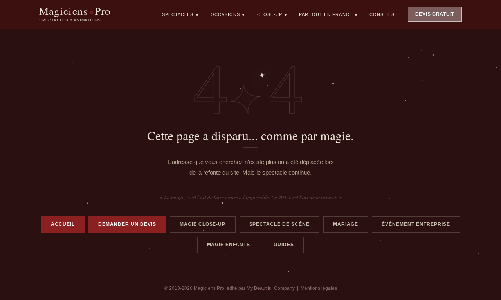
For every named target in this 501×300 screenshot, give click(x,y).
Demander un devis (127, 224)
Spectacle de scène (279, 224)
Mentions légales (319, 288)
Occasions (228, 14)
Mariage (345, 224)
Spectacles (180, 14)
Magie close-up (203, 224)
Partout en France (328, 14)
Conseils (382, 14)
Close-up (272, 14)
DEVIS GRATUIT (434, 14)
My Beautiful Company (271, 288)
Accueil (63, 224)
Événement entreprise (416, 224)
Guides (284, 244)
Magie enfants (228, 244)
